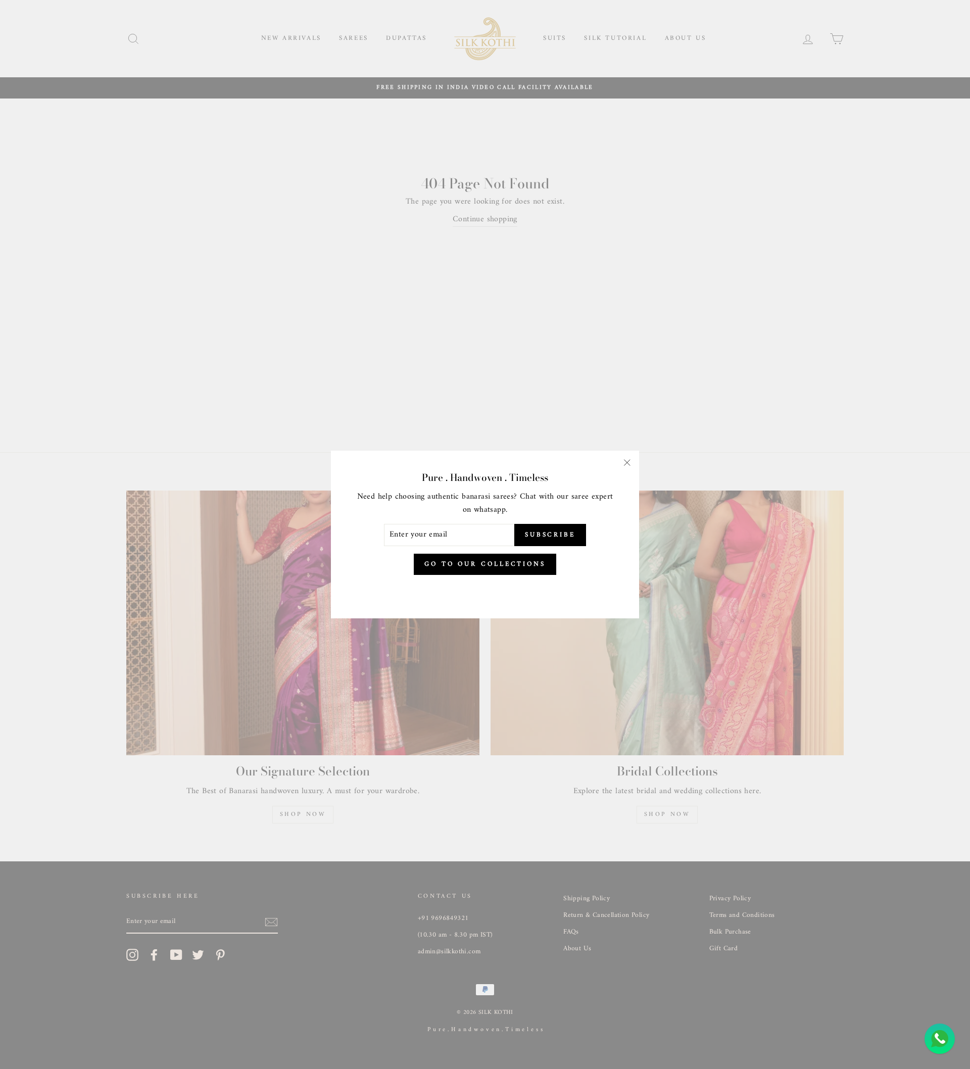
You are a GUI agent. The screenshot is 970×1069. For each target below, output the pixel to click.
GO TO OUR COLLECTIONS (485, 564)
